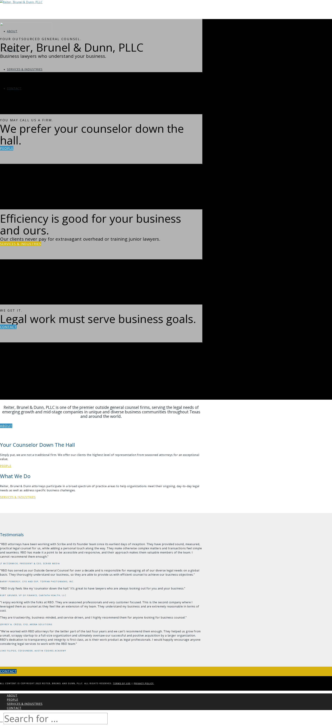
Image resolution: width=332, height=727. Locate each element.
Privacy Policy (144, 683)
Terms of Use (122, 683)
